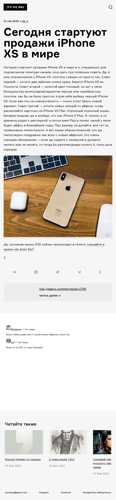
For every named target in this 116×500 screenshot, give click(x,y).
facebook (66, 492)
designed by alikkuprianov (97, 492)
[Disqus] (56, 362)
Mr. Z (25, 21)
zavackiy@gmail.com (16, 492)
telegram (44, 492)
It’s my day (15, 7)
